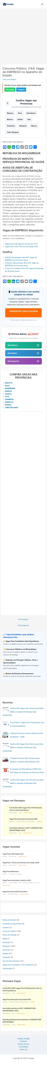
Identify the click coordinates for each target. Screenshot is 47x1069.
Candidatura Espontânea (12, 924)
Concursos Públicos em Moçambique (21, 649)
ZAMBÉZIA (9, 399)
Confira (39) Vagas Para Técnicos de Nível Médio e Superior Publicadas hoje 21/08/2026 (23, 783)
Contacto (23, 1041)
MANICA (8, 391)
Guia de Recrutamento (11, 961)
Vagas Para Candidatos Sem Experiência (22, 641)
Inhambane (31, 113)
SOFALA (8, 394)
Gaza (20, 113)
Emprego (6, 946)
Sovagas (21, 3)
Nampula (23, 126)
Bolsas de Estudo (9, 920)
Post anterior (23, 619)
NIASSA (8, 405)
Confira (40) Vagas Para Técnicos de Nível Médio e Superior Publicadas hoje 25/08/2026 (23, 711)
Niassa (34, 126)
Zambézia (11, 126)
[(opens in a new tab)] (6, 710)
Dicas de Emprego (10, 935)
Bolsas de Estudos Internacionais (20, 673)
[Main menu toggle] (42, 4)
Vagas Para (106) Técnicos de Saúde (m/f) (21, 246)
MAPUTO (8, 383)
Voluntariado (7, 968)
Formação (6, 957)
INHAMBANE (10, 388)
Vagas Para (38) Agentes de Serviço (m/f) (21, 244)
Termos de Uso (23, 1044)
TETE (7, 397)
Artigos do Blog (23, 1039)
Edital (5, 939)
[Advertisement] (23, 39)
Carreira (6, 927)
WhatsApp (10, 90)
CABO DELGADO (11, 407)
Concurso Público (9, 79)
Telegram (21, 90)
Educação (6, 942)
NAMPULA (9, 402)
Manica (10, 119)
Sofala (20, 119)
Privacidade (23, 1047)
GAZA (7, 386)
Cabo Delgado (13, 132)
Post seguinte (23, 625)
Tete (29, 119)
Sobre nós (23, 1049)
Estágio (5, 953)
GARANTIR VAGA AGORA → (23, 312)
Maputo (10, 113)
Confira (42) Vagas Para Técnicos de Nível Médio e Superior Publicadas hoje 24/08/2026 (23, 747)
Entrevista (6, 950)
